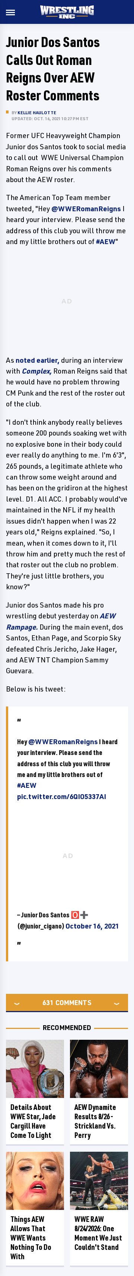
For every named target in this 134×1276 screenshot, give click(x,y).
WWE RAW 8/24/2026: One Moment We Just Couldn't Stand (98, 1233)
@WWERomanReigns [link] (86, 208)
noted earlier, (38, 360)
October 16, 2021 (92, 925)
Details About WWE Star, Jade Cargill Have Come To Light (33, 1121)
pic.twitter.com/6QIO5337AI (61, 796)
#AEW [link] (105, 241)
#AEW (26, 785)
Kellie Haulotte (36, 112)
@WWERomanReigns (63, 741)
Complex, (37, 370)
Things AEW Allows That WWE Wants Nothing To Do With (30, 1237)
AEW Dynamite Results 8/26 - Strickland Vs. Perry (95, 1121)
